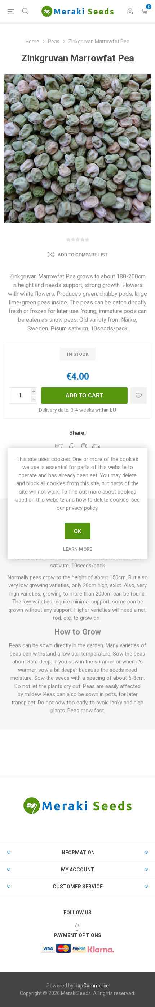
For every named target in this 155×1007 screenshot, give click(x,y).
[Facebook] (77, 927)
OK (77, 531)
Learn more (77, 549)
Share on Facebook (71, 447)
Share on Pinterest (84, 447)
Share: (77, 433)
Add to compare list (82, 254)
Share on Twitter (59, 447)
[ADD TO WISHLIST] (138, 395)
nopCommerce (92, 986)
